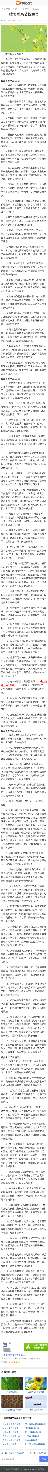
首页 (15, 9)
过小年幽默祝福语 (11, 1432)
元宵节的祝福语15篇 (12, 1436)
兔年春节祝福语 (10, 1444)
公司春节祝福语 (32, 1436)
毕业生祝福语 (31, 1440)
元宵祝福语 (42, 1453)
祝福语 (35, 9)
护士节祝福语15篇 (33, 1432)
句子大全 (24, 9)
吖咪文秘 (19, 1469)
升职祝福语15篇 (32, 1428)
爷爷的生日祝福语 (11, 1428)
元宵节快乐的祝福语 (12, 1440)
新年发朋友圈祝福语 (12, 1424)
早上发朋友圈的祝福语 (35, 1424)
